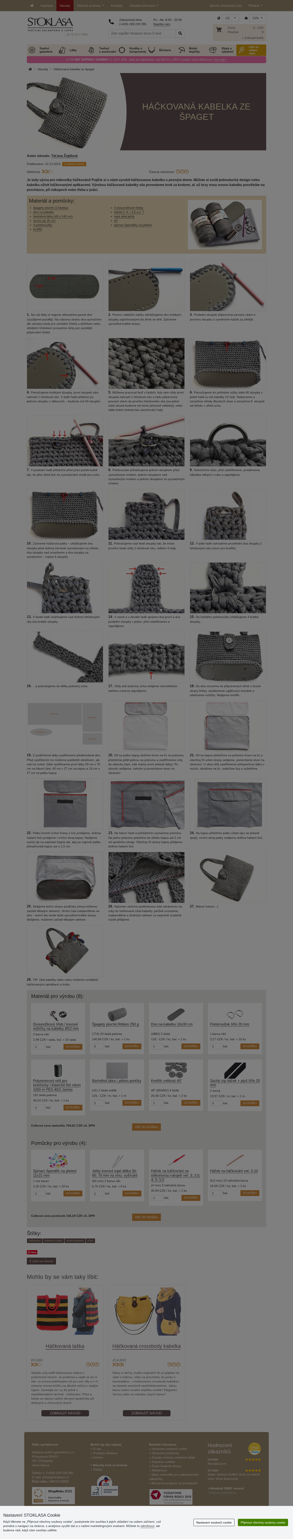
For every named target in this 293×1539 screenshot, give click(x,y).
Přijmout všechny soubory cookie (263, 1522)
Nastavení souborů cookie (214, 1522)
